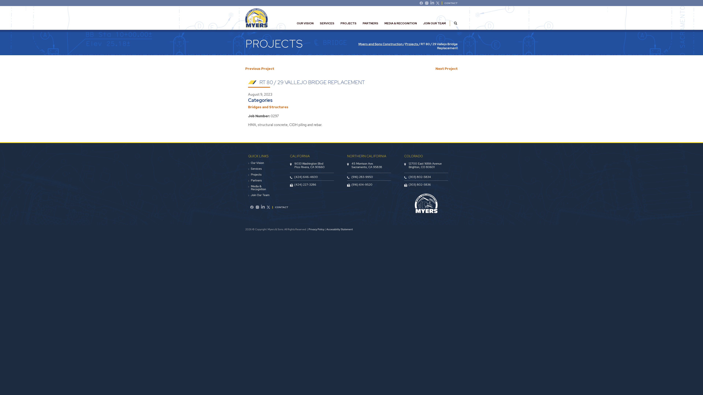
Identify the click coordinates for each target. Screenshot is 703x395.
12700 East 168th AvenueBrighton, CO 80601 (425, 165)
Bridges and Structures (268, 107)
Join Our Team (434, 23)
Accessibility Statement (339, 229)
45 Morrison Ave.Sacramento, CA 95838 (367, 165)
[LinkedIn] (432, 3)
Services (327, 23)
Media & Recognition (400, 23)
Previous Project (259, 68)
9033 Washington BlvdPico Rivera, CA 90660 (309, 165)
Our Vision (305, 23)
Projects (348, 23)
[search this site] (455, 23)
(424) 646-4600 (306, 177)
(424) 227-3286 (305, 185)
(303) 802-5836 (420, 185)
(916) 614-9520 (362, 185)
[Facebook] (252, 207)
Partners (370, 23)
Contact (451, 3)
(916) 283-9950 (362, 177)
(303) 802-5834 (420, 177)
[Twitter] (437, 3)
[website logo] (256, 26)
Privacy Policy (316, 229)
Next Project (447, 68)
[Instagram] (426, 3)
